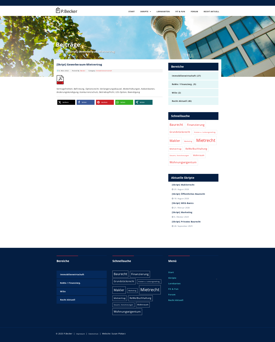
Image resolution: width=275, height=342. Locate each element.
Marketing (188, 141)
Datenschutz (93, 334)
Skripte (144, 11)
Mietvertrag (175, 148)
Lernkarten (163, 11)
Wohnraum (198, 155)
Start (131, 11)
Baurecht (176, 125)
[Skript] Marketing (182, 212)
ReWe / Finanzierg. (182, 84)
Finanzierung (196, 125)
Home (60, 51)
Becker (82, 71)
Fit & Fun (180, 11)
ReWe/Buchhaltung (196, 148)
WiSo (174, 92)
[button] (66, 102)
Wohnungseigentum (183, 162)
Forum (194, 11)
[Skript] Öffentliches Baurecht (188, 194)
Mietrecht (205, 140)
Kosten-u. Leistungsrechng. (205, 132)
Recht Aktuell (211, 11)
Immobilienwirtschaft (104, 71)
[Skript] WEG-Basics (183, 203)
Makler (175, 140)
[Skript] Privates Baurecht (186, 221)
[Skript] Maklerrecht (183, 184)
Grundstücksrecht (180, 132)
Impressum (80, 334)
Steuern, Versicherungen (179, 155)
